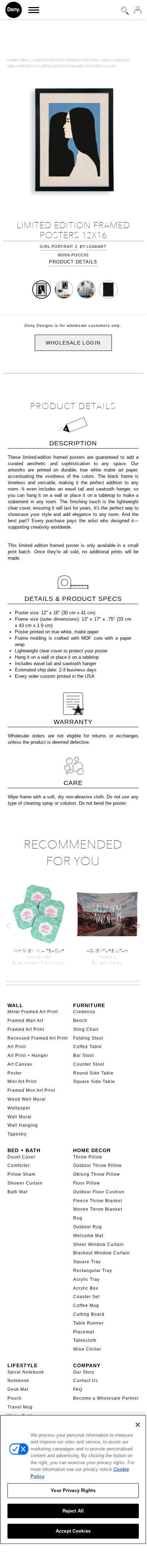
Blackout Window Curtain (101, 1252)
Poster (14, 1073)
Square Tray (87, 1261)
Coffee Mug (86, 1305)
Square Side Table (94, 1081)
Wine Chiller (87, 1349)
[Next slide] (137, 925)
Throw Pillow (87, 1157)
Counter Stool (88, 1064)
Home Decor (92, 1150)
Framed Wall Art (25, 1020)
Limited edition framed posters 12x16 (72, 60)
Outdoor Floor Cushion (99, 1191)
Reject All (73, 1511)
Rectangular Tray (92, 1270)
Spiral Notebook (25, 1372)
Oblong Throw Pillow (96, 1174)
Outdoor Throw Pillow (97, 1165)
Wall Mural (19, 1116)
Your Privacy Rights (73, 1490)
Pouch (14, 1398)
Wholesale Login (73, 343)
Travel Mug (20, 1407)
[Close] (138, 1424)
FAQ (77, 1389)
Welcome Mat (88, 1235)
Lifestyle (22, 1365)
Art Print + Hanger (27, 1055)
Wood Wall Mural (26, 1099)
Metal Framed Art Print (32, 1011)
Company (86, 1365)
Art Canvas (19, 1064)
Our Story (83, 1372)
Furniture (89, 1005)
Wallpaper (19, 1108)
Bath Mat (17, 1191)
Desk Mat (17, 1389)
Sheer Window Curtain (98, 1244)
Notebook (18, 1380)
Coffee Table (87, 1046)
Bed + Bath (23, 1150)
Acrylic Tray (86, 1279)
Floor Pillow (86, 1183)
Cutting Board (88, 1314)
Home (12, 60)
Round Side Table (93, 1073)
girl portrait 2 (58, 246)
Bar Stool (83, 1055)
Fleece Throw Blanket (97, 1200)
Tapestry (17, 1134)
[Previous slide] (8, 925)
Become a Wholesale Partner (106, 1398)
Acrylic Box (85, 1288)
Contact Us (85, 1380)
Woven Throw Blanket (97, 1209)
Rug (77, 1218)
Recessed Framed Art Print (37, 1038)
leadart (96, 246)
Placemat (83, 1331)
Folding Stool (88, 1038)
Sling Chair (86, 1029)
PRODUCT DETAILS (73, 261)
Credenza (84, 1011)
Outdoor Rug (87, 1226)
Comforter (18, 1165)
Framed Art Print (25, 1029)
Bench (80, 1020)
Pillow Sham (21, 1174)
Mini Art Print (22, 1081)
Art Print (16, 1046)
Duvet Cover (21, 1157)
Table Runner (88, 1323)
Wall (26, 60)
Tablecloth (85, 1340)
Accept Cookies (73, 1531)
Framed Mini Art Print (31, 1090)
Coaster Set (86, 1296)
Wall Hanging (22, 1125)
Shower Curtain (25, 1183)
